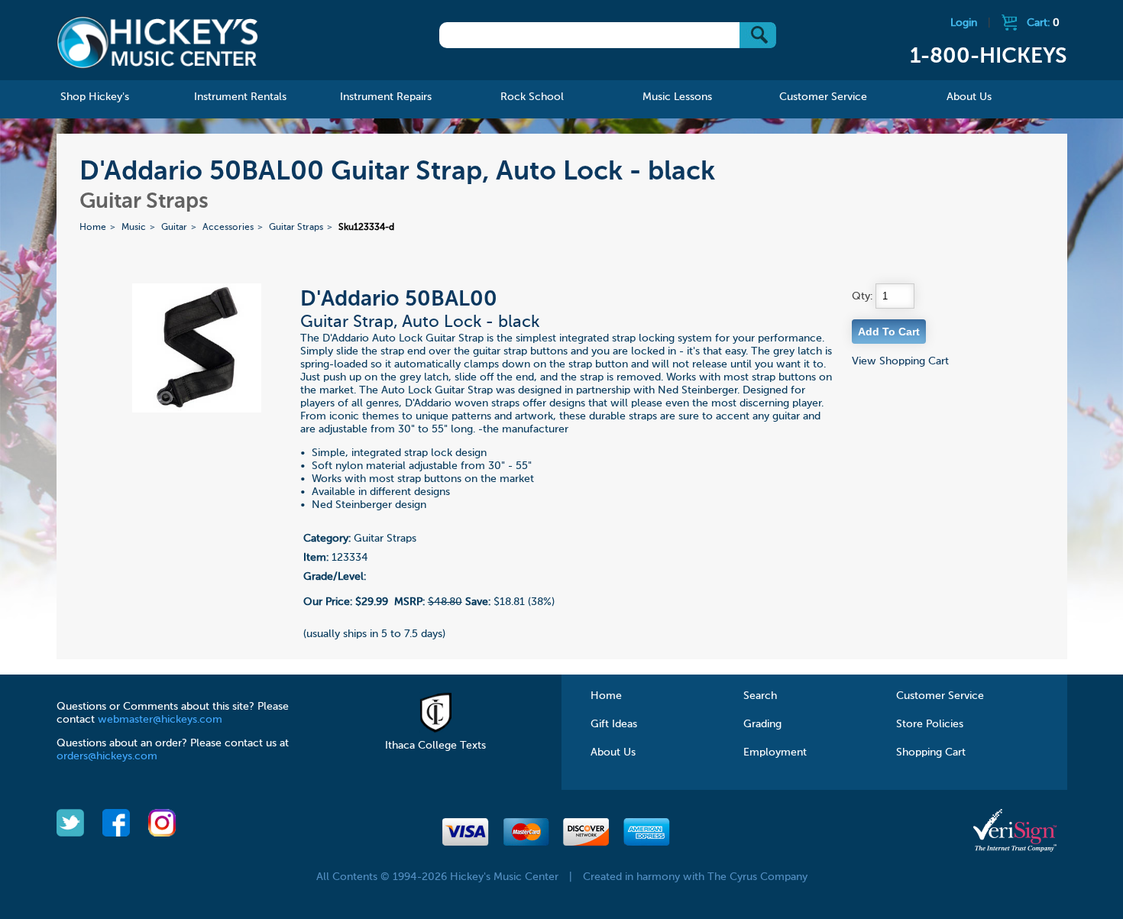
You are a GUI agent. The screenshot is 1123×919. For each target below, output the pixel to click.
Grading (762, 724)
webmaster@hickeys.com (160, 719)
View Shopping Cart (900, 361)
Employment (775, 752)
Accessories (228, 227)
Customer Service (940, 696)
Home (92, 227)
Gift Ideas (614, 724)
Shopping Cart (931, 752)
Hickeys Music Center (158, 42)
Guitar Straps (296, 227)
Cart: (1043, 23)
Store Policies (929, 724)
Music (133, 227)
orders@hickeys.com (107, 756)
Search (760, 696)
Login (963, 23)
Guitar (174, 227)
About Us (613, 752)
